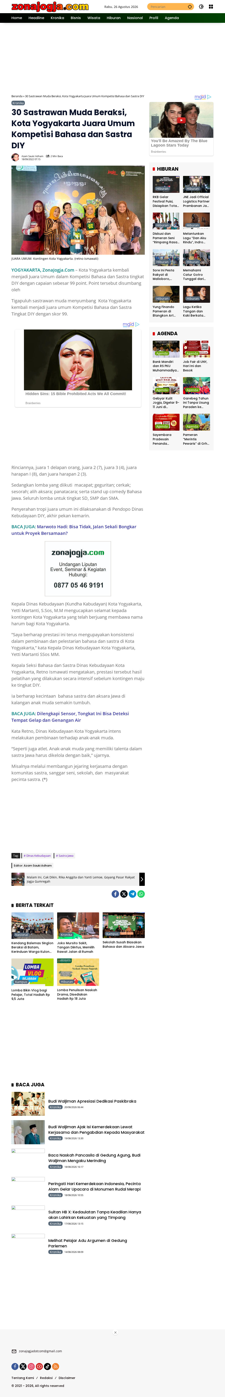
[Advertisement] (118, 58)
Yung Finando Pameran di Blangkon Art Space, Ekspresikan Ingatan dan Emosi (163, 311)
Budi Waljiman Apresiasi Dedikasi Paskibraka (92, 1101)
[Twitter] (124, 894)
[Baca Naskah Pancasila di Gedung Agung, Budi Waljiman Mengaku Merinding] (28, 1161)
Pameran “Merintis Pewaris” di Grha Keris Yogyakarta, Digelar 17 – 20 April (196, 439)
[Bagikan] (141, 157)
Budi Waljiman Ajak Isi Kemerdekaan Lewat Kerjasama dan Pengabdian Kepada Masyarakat (96, 1129)
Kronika (18, 103)
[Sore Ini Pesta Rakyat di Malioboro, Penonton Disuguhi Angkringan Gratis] (166, 257)
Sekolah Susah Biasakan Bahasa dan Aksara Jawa (123, 944)
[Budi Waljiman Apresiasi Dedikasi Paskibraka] (28, 1104)
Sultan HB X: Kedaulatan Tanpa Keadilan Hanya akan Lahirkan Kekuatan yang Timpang (94, 1214)
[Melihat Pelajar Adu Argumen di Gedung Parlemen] (28, 1246)
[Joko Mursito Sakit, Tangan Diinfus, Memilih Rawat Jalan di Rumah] (78, 925)
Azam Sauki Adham (32, 156)
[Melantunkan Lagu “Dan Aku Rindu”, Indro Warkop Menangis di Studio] (196, 221)
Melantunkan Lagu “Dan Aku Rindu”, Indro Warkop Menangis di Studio (194, 238)
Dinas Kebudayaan (38, 856)
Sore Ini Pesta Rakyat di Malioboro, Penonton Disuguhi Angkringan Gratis (163, 274)
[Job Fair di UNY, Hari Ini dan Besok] (196, 349)
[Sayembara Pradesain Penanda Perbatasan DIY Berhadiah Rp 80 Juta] (166, 422)
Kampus (112, 934)
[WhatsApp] (141, 894)
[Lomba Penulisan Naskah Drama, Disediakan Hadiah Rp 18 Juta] (78, 972)
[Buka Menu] (211, 6)
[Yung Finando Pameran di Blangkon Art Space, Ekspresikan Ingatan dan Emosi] (166, 294)
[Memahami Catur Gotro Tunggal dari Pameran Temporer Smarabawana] (196, 257)
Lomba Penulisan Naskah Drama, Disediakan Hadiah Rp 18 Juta (77, 994)
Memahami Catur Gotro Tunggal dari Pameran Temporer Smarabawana (195, 274)
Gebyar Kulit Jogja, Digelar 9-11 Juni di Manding (166, 402)
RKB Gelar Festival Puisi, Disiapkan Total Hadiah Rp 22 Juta (165, 201)
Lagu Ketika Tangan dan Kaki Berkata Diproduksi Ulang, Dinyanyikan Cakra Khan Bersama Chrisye (193, 311)
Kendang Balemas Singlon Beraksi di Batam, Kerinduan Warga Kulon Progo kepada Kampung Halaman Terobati (32, 947)
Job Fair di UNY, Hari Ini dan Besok (195, 366)
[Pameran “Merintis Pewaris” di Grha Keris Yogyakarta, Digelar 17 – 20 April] (196, 422)
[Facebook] (115, 894)
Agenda (162, 353)
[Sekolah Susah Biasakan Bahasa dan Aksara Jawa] (124, 925)
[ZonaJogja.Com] (50, 6)
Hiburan (67, 982)
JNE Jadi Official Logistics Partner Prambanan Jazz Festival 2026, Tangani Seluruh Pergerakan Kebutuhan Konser (196, 201)
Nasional (21, 935)
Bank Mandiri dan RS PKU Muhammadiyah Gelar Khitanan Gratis (166, 366)
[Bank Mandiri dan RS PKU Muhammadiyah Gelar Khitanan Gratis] (166, 349)
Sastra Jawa (66, 856)
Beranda (16, 96)
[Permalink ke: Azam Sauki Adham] (16, 157)
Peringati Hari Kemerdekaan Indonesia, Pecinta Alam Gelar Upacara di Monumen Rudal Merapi (94, 1186)
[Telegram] (132, 894)
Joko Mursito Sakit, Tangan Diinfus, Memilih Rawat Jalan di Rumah (75, 947)
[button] (189, 6)
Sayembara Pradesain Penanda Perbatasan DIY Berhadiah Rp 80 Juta (166, 439)
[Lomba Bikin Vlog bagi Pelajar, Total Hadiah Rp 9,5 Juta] (32, 972)
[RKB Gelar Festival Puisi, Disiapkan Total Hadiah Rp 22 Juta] (166, 184)
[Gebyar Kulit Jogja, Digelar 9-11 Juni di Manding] (166, 385)
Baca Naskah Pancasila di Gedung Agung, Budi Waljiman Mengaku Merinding (94, 1157)
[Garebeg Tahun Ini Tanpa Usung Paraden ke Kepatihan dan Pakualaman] (196, 385)
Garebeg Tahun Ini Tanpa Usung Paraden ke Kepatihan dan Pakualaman (196, 402)
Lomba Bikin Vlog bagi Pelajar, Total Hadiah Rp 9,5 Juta (30, 994)
